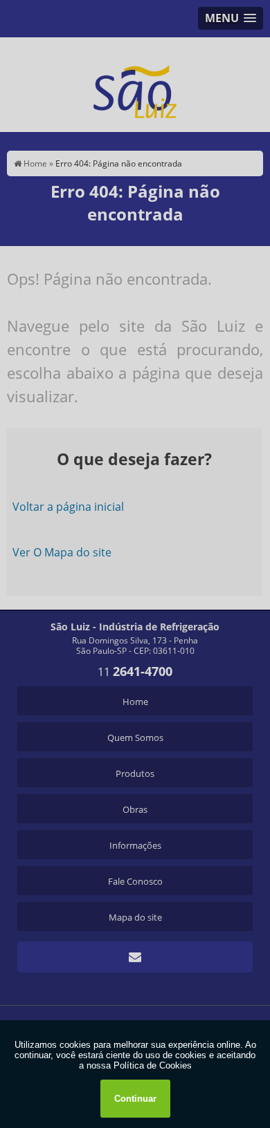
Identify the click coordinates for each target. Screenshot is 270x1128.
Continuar (135, 1098)
